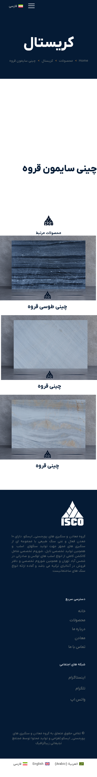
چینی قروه (49, 386)
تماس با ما (76, 646)
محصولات (66, 61)
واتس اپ (77, 699)
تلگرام (80, 688)
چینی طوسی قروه (47, 306)
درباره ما (78, 629)
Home (83, 61)
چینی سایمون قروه (22, 61)
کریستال (47, 61)
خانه (81, 611)
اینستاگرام (77, 677)
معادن (80, 638)
